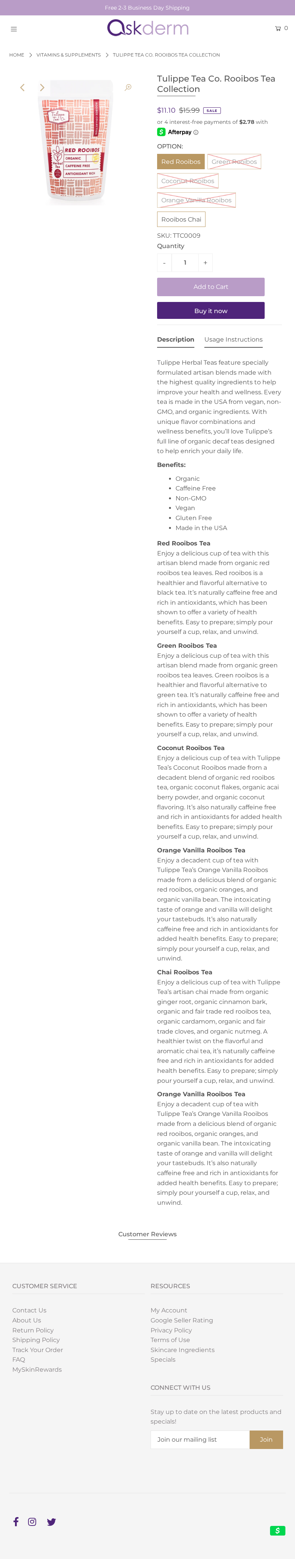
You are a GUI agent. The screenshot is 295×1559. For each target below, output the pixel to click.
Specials (163, 1359)
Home (16, 55)
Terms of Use (170, 1340)
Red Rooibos (181, 161)
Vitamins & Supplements (68, 55)
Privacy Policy (171, 1330)
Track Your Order (37, 1350)
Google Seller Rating (182, 1320)
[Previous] (23, 87)
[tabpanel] (219, 782)
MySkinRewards (37, 1369)
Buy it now (210, 311)
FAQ (18, 1359)
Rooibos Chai (181, 219)
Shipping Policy (36, 1340)
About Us (26, 1320)
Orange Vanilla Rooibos (196, 200)
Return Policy (33, 1330)
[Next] (41, 87)
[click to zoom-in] (127, 87)
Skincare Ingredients (183, 1350)
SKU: (164, 235)
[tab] (175, 341)
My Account (169, 1310)
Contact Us (29, 1310)
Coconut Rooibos (187, 181)
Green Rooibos (234, 161)
